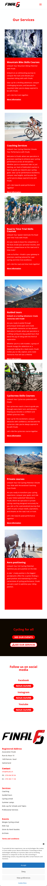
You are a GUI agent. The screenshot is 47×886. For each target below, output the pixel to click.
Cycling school (7, 799)
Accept (23, 865)
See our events (23, 637)
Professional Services (10, 810)
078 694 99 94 (10, 775)
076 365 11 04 (10, 779)
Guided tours (7, 795)
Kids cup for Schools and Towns (14, 806)
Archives (5, 833)
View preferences (23, 878)
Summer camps (8, 802)
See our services (25, 644)
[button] (43, 844)
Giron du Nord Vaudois (11, 829)
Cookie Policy (22, 883)
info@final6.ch (7, 772)
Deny (23, 871)
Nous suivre (23, 685)
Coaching (5, 791)
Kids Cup (5, 826)
